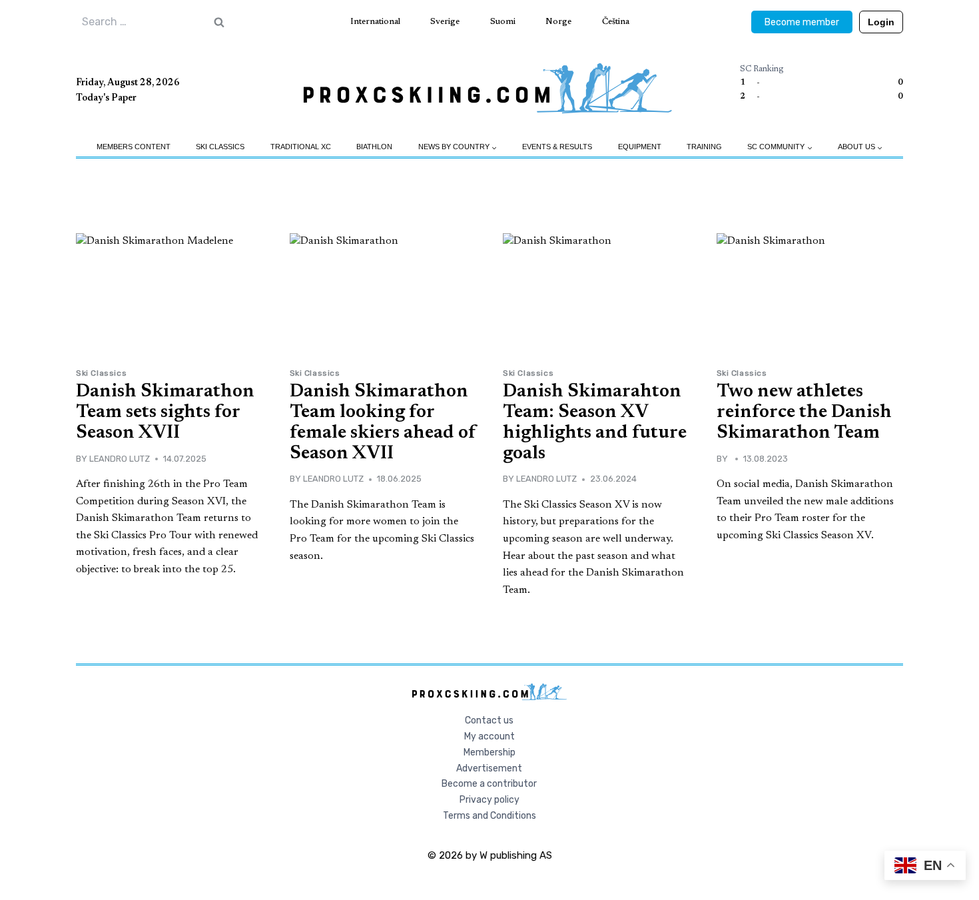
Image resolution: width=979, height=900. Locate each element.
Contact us (489, 720)
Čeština (615, 21)
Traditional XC (300, 147)
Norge (558, 21)
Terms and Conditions (489, 815)
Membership (489, 752)
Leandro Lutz (119, 459)
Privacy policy (489, 799)
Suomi (502, 21)
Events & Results (557, 147)
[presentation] (169, 295)
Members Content (133, 147)
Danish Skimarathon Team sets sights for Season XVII (165, 412)
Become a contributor (489, 783)
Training (704, 147)
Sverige (445, 21)
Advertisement (489, 768)
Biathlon (374, 147)
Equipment (639, 147)
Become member (802, 22)
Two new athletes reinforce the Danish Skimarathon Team (804, 412)
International (375, 21)
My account (489, 736)
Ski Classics (220, 147)
